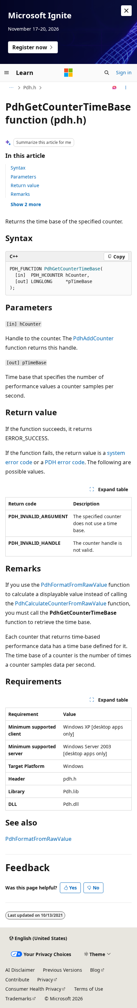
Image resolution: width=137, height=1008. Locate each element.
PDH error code (64, 462)
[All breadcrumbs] (11, 87)
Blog (95, 970)
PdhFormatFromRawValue (74, 584)
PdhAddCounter (93, 338)
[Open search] (106, 73)
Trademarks (18, 998)
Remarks (20, 194)
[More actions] (126, 87)
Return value (25, 185)
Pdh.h (29, 87)
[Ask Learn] (114, 87)
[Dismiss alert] (126, 10)
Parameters (23, 176)
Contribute (17, 979)
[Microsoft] (68, 72)
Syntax (18, 168)
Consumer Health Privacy (33, 989)
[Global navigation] (6, 73)
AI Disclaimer (20, 970)
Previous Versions (62, 970)
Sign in (124, 72)
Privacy (45, 979)
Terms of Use (88, 989)
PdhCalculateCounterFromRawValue (60, 603)
